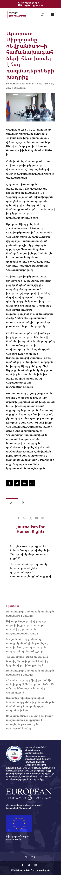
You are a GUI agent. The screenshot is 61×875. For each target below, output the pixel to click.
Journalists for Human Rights (25, 83)
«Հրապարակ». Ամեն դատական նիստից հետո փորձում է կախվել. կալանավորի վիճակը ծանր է (27, 661)
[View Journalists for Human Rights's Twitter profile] (30, 518)
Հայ (25, 856)
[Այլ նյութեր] (24, 503)
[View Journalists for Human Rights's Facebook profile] (18, 518)
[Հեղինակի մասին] (12, 503)
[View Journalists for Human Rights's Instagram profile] (24, 518)
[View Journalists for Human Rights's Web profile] (42, 518)
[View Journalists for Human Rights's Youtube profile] (36, 518)
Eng (33, 856)
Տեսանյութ (20, 87)
